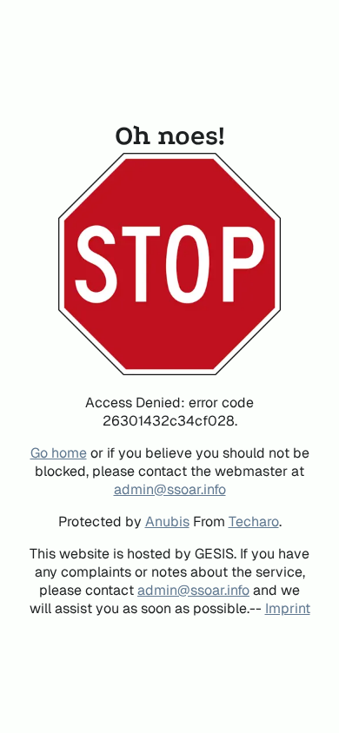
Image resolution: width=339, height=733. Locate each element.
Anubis (167, 521)
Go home (58, 453)
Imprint (287, 608)
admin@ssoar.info (170, 489)
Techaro (254, 521)
